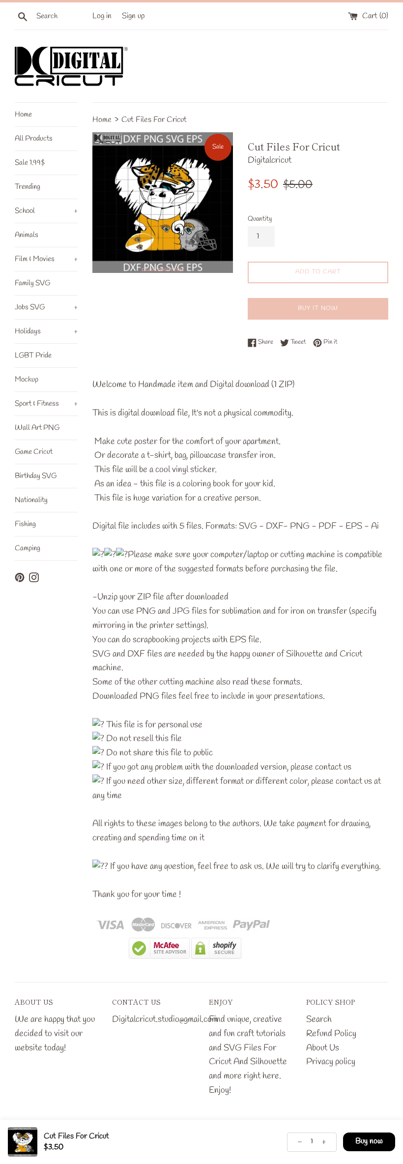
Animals (26, 235)
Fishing (25, 524)
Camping (27, 548)
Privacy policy (330, 1062)
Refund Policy (331, 1034)
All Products (34, 139)
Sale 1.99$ (30, 163)
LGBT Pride (33, 355)
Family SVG (32, 283)
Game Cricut (34, 452)
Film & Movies (46, 259)
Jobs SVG (46, 307)
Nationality (31, 500)
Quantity (260, 219)
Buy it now (318, 308)
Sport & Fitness (46, 404)
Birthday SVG (36, 476)
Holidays (46, 331)
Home (23, 114)
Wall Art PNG (37, 428)
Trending (27, 187)
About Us (322, 1048)
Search (319, 1019)
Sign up (133, 16)
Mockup (26, 380)
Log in (102, 16)
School (46, 211)
